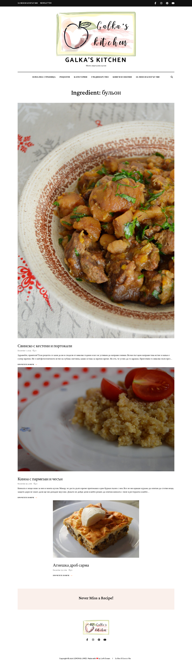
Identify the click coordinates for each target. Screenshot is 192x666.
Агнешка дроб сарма (71, 565)
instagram (161, 3)
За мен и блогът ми (28, 3)
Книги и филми (122, 77)
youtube (173, 3)
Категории (80, 77)
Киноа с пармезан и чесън (40, 479)
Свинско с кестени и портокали (45, 345)
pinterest (167, 3)
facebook (155, 3)
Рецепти (65, 77)
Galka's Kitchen (96, 60)
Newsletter (45, 3)
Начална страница (44, 77)
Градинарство (100, 77)
